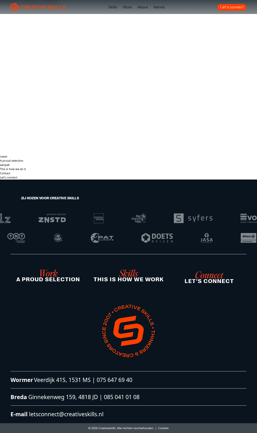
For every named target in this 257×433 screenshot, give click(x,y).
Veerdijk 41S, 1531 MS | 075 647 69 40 (83, 380)
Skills (112, 7)
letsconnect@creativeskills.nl (65, 414)
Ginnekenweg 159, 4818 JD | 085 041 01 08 (83, 397)
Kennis (159, 7)
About (142, 7)
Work (127, 7)
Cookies (163, 428)
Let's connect (232, 7)
